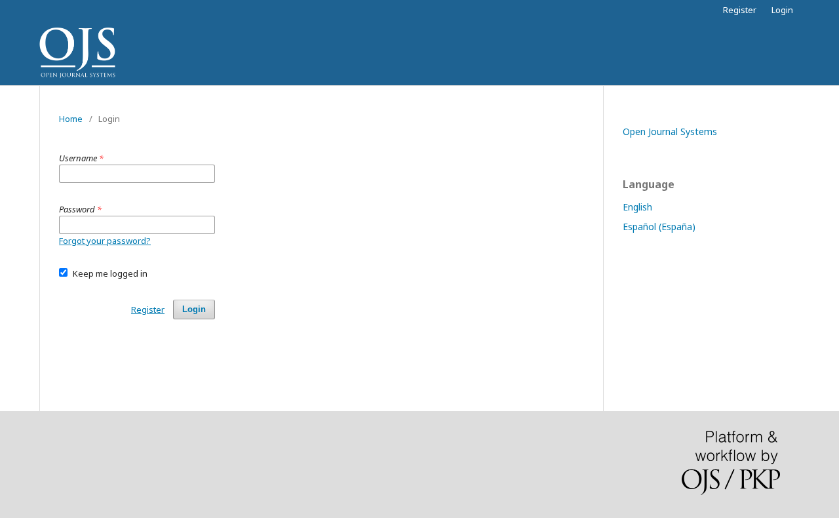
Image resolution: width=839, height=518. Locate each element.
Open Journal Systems (670, 131)
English (637, 207)
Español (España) (659, 226)
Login (782, 10)
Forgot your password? (105, 241)
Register (739, 10)
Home (71, 119)
